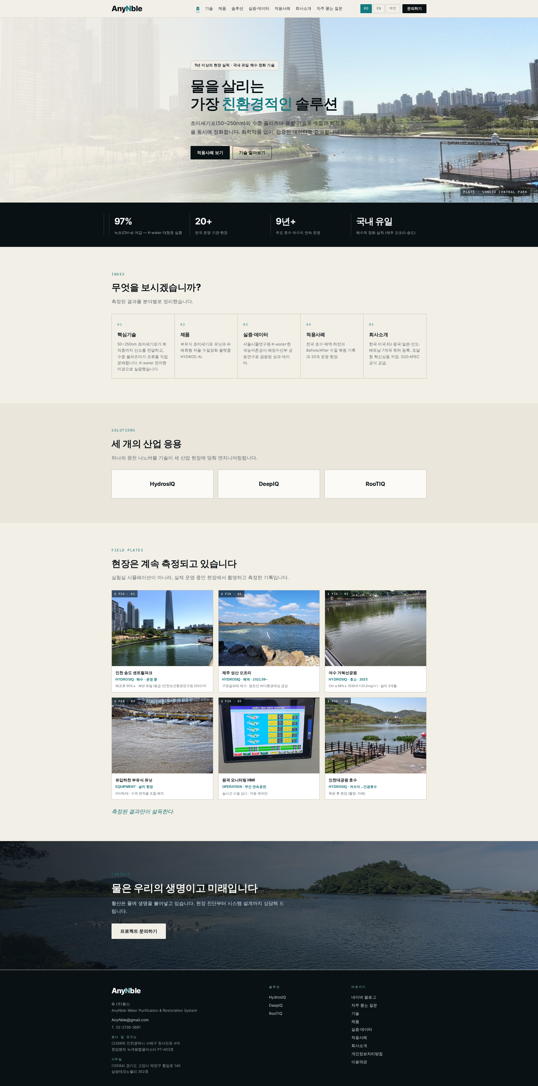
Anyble (127, 8)
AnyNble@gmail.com (130, 1020)
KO (366, 8)
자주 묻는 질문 (329, 8)
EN (379, 8)
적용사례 (282, 8)
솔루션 (237, 8)
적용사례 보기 (210, 152)
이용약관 (359, 1062)
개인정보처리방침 (367, 1054)
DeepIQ (275, 1005)
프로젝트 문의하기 (138, 931)
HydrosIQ (277, 997)
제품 (222, 8)
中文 (392, 8)
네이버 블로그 (363, 997)
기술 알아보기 (252, 152)
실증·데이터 (259, 8)
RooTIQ (275, 1013)
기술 (209, 8)
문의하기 (414, 8)
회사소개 (303, 8)
